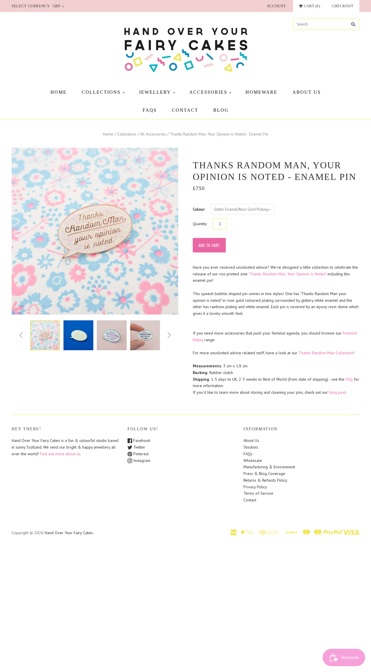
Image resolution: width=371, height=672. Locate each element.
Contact (185, 110)
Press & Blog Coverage (264, 473)
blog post (337, 392)
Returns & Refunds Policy (265, 480)
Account (276, 6)
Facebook (141, 440)
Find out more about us (60, 453)
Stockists (250, 447)
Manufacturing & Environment (269, 466)
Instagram (141, 460)
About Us (306, 92)
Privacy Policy (255, 486)
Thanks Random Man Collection (326, 352)
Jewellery (155, 92)
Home (58, 92)
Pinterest (140, 453)
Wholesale (252, 460)
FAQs (150, 110)
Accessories (208, 92)
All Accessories (153, 134)
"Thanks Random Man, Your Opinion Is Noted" (287, 274)
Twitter (138, 447)
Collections (101, 92)
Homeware (261, 92)
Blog (221, 110)
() (312, 6)
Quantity (200, 223)
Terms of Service (258, 493)
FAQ (349, 379)
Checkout (343, 6)
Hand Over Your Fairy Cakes (69, 532)
